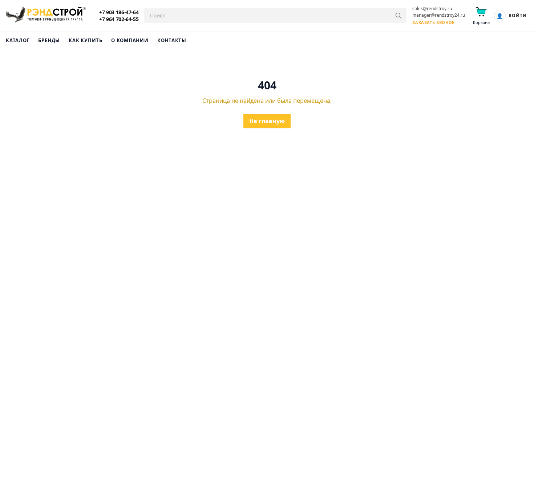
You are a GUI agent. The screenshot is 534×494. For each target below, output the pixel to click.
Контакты (171, 40)
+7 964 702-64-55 (118, 19)
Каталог (17, 40)
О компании (130, 40)
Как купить (85, 40)
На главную (267, 121)
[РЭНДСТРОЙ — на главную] (46, 15)
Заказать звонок (433, 22)
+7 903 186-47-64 (118, 12)
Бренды (49, 40)
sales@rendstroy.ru (432, 9)
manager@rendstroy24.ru (438, 15)
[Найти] (398, 15)
